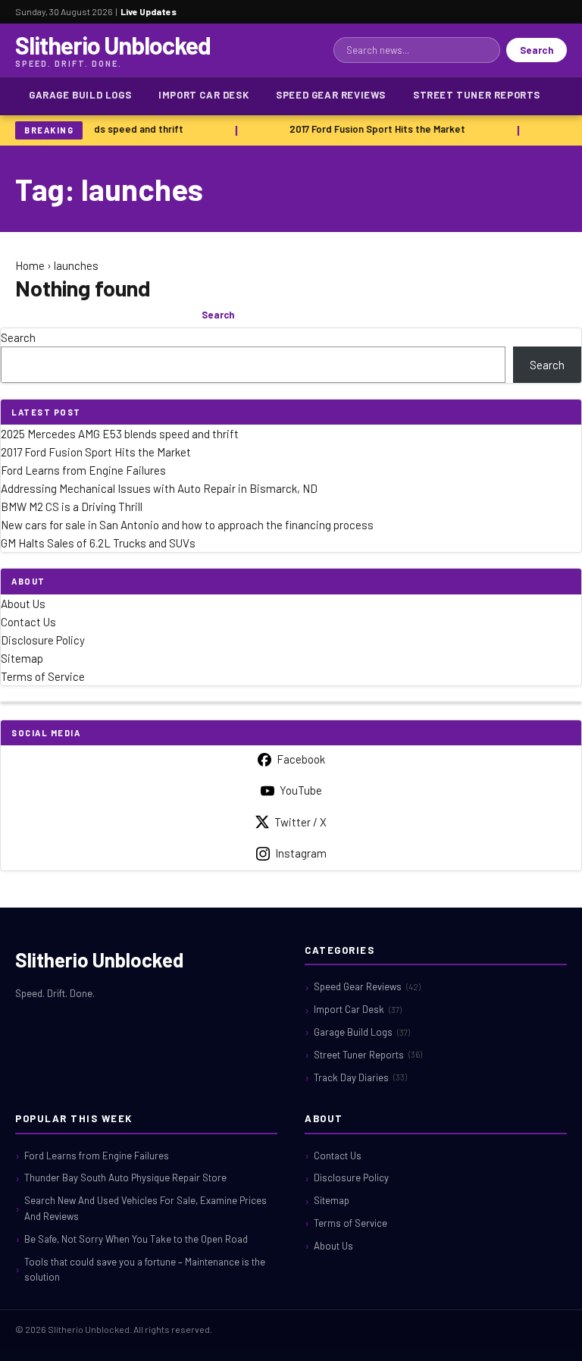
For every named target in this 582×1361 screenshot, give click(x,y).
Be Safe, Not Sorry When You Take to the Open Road (136, 1239)
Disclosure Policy (43, 640)
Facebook (301, 759)
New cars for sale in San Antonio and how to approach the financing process (187, 525)
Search (536, 50)
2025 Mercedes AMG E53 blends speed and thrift (120, 434)
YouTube (301, 790)
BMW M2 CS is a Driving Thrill (71, 506)
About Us (23, 603)
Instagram (301, 853)
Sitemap (22, 658)
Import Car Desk (203, 95)
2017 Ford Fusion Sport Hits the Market (376, 129)
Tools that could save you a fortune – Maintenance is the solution (144, 1270)
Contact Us (28, 622)
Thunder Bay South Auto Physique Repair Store (125, 1177)
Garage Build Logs (80, 95)
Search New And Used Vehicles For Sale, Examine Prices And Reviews (145, 1208)
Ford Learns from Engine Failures (83, 470)
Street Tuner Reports (476, 95)
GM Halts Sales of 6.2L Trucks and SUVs (98, 543)
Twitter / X (300, 822)
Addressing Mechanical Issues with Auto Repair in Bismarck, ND (159, 488)
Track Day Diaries (360, 1077)
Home (30, 265)
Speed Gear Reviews (331, 95)
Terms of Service (43, 676)
